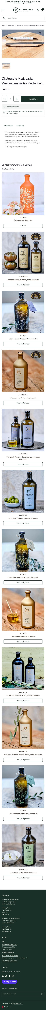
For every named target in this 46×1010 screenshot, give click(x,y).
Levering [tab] (20, 125)
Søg (3, 941)
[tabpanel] (23, 139)
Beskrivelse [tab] (8, 125)
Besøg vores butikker (9, 947)
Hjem (3, 25)
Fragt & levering (7, 950)
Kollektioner (11, 25)
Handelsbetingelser (8, 952)
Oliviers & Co (18, 1003)
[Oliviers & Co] (23, 10)
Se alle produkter (8, 169)
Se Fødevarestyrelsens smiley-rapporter (15, 958)
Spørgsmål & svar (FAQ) (9, 944)
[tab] (12, 114)
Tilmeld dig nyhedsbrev (9, 961)
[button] (42, 10)
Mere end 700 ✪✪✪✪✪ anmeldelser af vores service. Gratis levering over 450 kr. (23, 2)
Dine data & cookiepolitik (10, 955)
